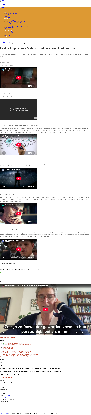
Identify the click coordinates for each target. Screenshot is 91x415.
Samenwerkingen (9, 32)
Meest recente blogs (8, 348)
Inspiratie (5, 12)
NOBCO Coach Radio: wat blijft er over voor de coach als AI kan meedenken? (19, 354)
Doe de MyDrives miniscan (24, 344)
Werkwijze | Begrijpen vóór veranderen (14, 20)
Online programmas (9, 27)
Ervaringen (5, 36)
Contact (4, 37)
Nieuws (4, 11)
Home (4, 9)
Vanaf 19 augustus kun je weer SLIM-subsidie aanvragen (14, 352)
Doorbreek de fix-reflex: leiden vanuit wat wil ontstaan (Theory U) (16, 355)
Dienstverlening (6, 18)
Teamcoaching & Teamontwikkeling (13, 23)
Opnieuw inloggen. (4, 413)
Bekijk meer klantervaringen (7, 337)
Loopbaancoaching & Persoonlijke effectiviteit (16, 22)
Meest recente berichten (9, 347)
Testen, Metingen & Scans (11, 29)
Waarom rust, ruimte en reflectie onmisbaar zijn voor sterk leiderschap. (18, 357)
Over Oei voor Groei (7, 30)
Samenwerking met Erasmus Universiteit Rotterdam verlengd (15, 351)
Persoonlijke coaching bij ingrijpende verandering (16, 26)
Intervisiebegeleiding (10, 25)
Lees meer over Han (7, 377)
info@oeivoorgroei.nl (8, 397)
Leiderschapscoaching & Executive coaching (15, 21)
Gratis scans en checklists (11, 13)
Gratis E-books (8, 15)
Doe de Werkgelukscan (22, 343)
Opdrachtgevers (9, 34)
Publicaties (7, 17)
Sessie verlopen (3, 411)
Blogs (6, 16)
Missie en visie (8, 31)
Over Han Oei (8, 35)
